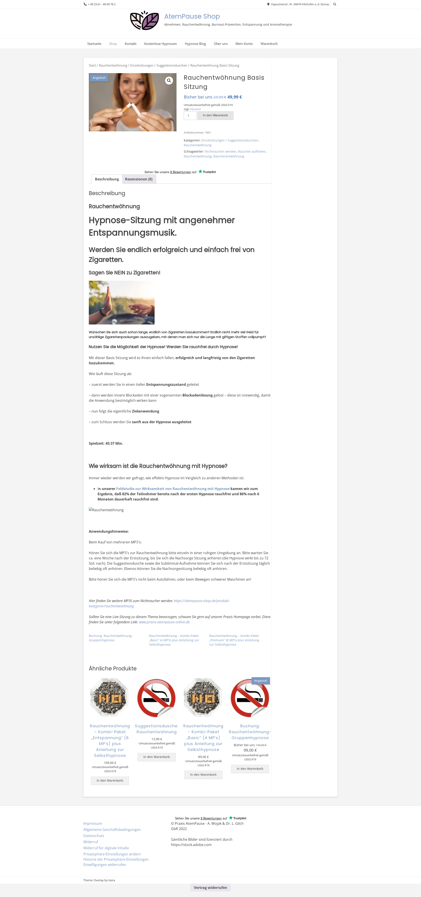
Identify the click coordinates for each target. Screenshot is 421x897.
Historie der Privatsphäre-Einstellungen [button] (116, 859)
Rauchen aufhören (252, 151)
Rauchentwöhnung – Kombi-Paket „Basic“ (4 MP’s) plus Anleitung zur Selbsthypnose (174, 640)
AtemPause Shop (192, 16)
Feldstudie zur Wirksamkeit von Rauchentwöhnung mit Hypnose (173, 488)
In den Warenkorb (215, 115)
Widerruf (90, 841)
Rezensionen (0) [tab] (138, 179)
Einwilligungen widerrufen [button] (104, 864)
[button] (169, 81)
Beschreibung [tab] (107, 179)
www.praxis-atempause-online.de (164, 622)
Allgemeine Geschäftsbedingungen (112, 829)
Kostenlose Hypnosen (160, 43)
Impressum (92, 823)
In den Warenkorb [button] (110, 780)
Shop (113, 43)
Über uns (221, 43)
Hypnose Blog (195, 43)
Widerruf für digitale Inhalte (106, 848)
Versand (195, 109)
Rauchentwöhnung (113, 65)
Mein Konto (244, 43)
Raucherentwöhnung (228, 156)
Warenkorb (269, 43)
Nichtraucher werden (220, 151)
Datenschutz (93, 835)
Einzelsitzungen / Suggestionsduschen (158, 65)
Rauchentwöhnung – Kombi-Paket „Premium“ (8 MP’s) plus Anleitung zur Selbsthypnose (234, 640)
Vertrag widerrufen (210, 887)
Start (92, 65)
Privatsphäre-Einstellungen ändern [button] (112, 854)
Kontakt (130, 43)
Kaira (111, 880)
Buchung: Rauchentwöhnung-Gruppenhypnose (111, 638)
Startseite (94, 43)
